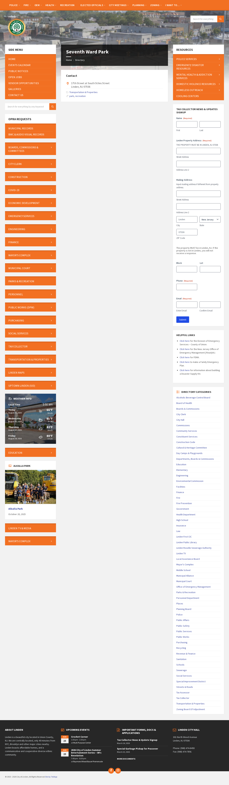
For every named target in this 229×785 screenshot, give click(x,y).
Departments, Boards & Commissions (195, 458)
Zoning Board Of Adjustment (190, 709)
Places (179, 603)
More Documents (126, 759)
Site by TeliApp (51, 776)
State (201, 225)
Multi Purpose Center (82, 742)
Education (181, 464)
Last (201, 130)
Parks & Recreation (185, 592)
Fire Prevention (184, 503)
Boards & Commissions (187, 408)
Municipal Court (184, 581)
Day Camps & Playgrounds (189, 453)
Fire (178, 497)
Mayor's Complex (184, 564)
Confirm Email (206, 310)
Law (178, 531)
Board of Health (184, 403)
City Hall (180, 419)
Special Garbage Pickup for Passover (137, 748)
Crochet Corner (79, 736)
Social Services (184, 675)
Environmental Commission (189, 480)
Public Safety (183, 625)
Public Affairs (182, 620)
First (178, 130)
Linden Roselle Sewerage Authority (194, 547)
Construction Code (185, 442)
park (71, 96)
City (178, 225)
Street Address (182, 157)
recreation (80, 96)
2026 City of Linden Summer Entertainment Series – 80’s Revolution (86, 752)
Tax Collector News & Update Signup (137, 739)
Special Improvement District (191, 681)
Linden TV (181, 553)
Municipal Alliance (185, 575)
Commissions (183, 425)
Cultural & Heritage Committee (191, 447)
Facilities (180, 486)
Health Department (185, 514)
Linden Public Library (186, 542)
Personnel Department (187, 597)
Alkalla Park (15, 508)
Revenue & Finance (185, 653)
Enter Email (181, 310)
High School (182, 520)
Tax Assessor (183, 692)
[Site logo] (16, 38)
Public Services (184, 631)
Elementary (182, 469)
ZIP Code (180, 238)
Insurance (181, 525)
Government (182, 508)
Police (179, 614)
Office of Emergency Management (193, 586)
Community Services (186, 430)
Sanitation (181, 659)
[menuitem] (13, 5)
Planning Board (183, 609)
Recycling (181, 647)
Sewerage (181, 670)
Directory (80, 60)
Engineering (182, 475)
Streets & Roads (184, 686)
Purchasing (181, 642)
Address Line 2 (182, 169)
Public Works (182, 636)
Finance (180, 492)
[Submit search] (220, 19)
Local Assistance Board (188, 558)
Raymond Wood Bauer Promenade (88, 761)
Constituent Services (186, 436)
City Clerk (181, 414)
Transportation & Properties (83, 92)
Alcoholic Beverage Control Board (193, 397)
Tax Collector (182, 698)
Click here (185, 340)
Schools (180, 664)
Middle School (183, 570)
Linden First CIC (184, 536)
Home (69, 60)
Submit (182, 319)
